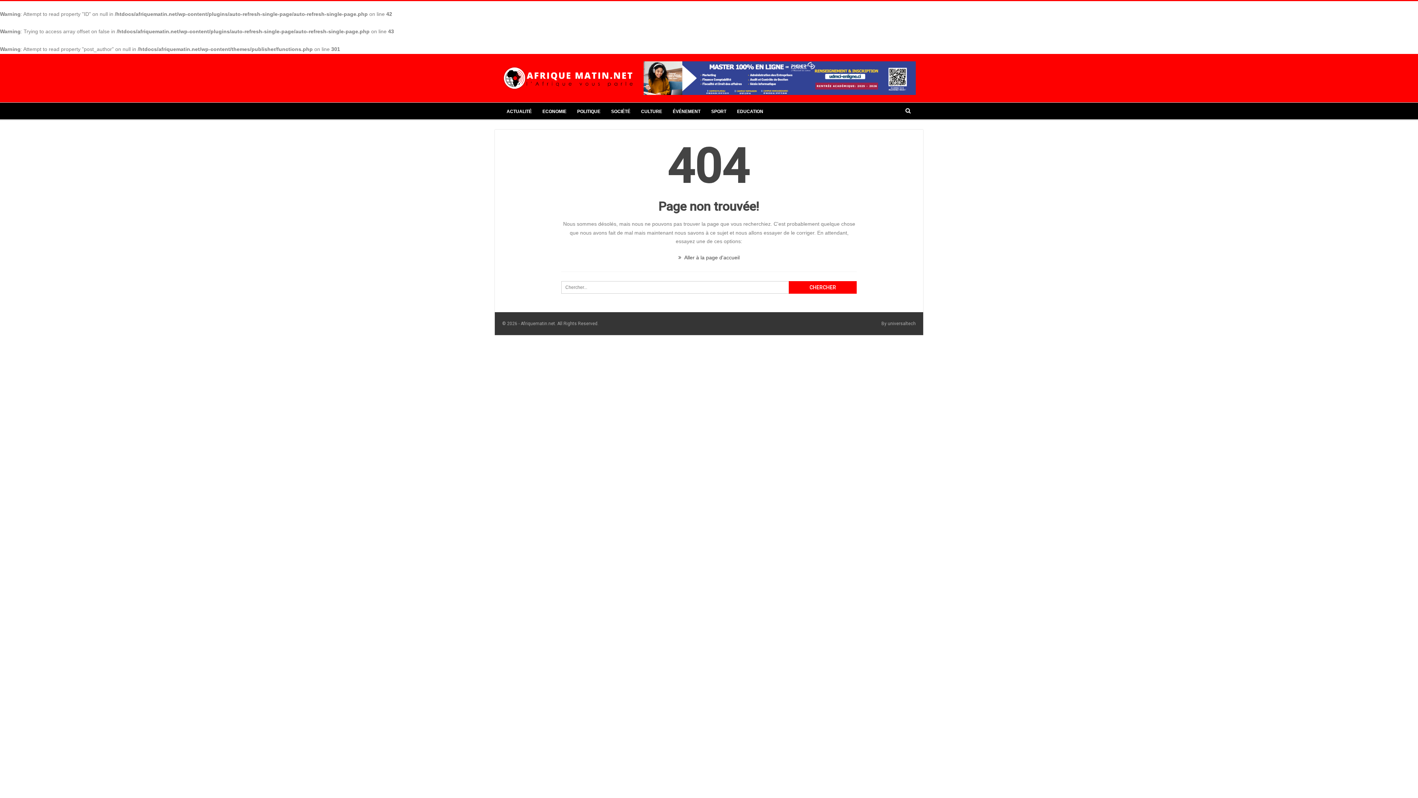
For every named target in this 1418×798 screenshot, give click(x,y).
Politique (588, 111)
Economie (554, 111)
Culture (651, 111)
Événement (687, 111)
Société (620, 111)
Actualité (519, 111)
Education (750, 111)
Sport (718, 111)
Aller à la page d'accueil (711, 257)
